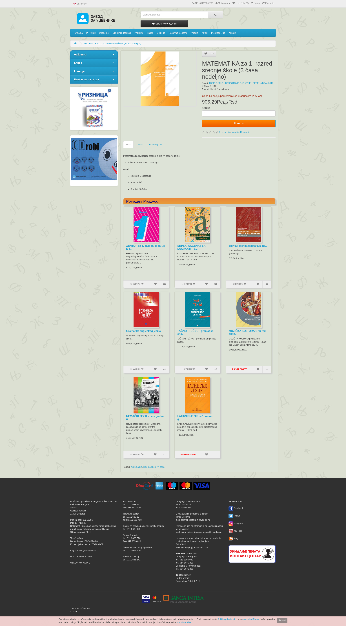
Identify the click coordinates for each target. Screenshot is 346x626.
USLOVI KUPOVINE (80, 563)
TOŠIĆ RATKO (216, 83)
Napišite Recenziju (241, 132)
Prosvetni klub (218, 33)
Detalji (140, 144)
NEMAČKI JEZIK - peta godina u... (145, 418)
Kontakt (232, 33)
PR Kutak (91, 33)
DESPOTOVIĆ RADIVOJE (238, 83)
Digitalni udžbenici (122, 33)
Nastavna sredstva (178, 33)
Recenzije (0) (155, 144)
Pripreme (138, 33)
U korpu (238, 123)
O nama (79, 33)
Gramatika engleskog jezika (143, 330)
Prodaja (194, 33)
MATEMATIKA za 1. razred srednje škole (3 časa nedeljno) (112, 43)
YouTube (238, 531)
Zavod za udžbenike (80, 608)
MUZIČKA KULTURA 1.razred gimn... (247, 332)
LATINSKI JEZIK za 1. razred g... (195, 418)
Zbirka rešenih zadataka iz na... (248, 245)
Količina (206, 108)
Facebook (238, 508)
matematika (136, 467)
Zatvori (282, 620)
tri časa (161, 467)
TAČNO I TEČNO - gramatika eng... (195, 332)
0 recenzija (224, 132)
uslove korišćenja (251, 619)
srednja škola (149, 467)
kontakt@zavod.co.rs (86, 550)
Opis (128, 144)
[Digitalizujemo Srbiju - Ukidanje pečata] (252, 553)
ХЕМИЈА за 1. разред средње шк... (145, 247)
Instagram (238, 523)
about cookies (184, 622)
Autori (205, 33)
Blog (236, 538)
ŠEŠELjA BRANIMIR (263, 83)
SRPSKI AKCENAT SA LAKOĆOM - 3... (191, 247)
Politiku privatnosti (226, 619)
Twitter (237, 516)
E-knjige (161, 33)
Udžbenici (104, 33)
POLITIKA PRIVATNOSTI (82, 556)
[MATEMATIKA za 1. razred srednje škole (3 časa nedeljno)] (160, 79)
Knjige (150, 33)
